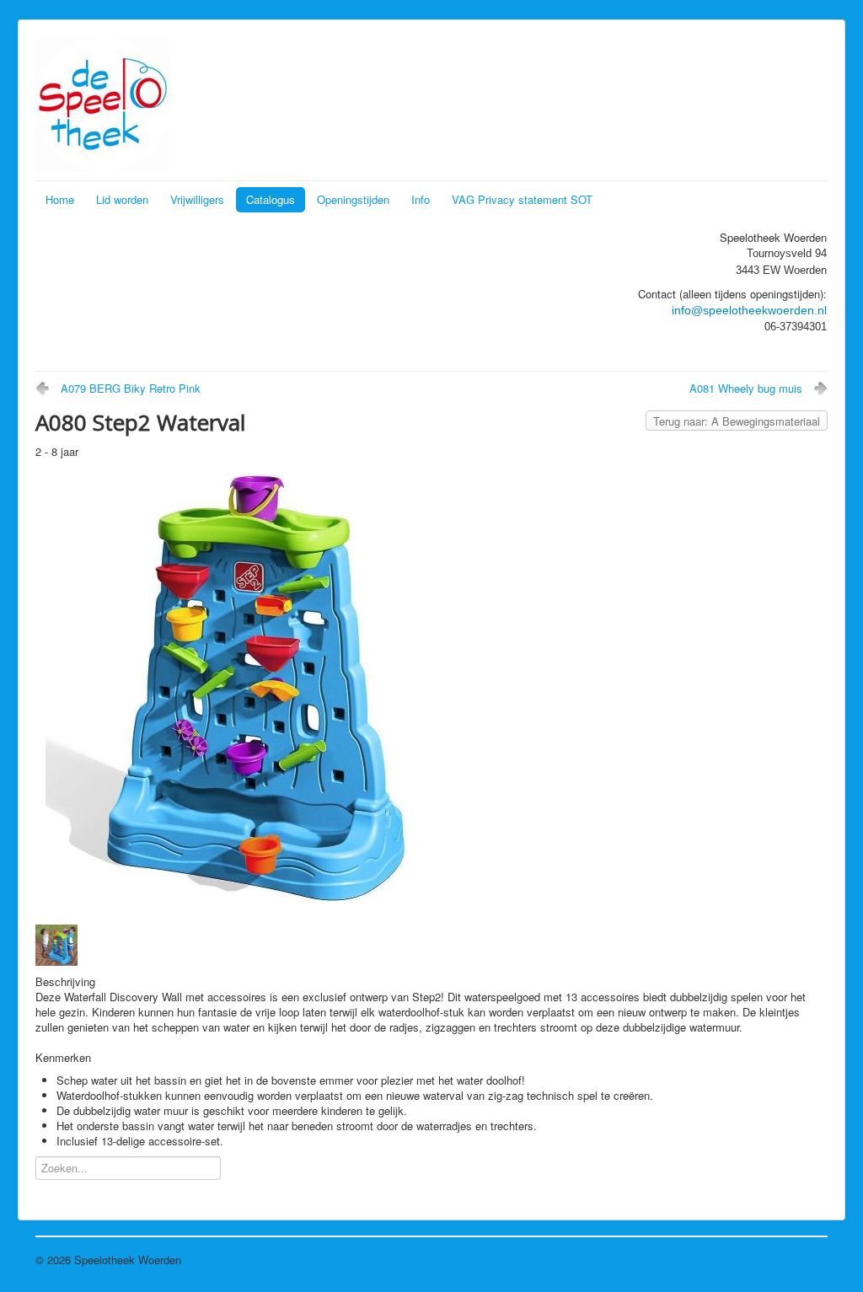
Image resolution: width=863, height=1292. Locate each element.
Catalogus (270, 199)
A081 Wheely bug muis (745, 388)
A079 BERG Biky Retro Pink (131, 388)
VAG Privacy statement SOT (522, 199)
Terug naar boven (785, 1260)
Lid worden (122, 199)
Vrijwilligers (197, 199)
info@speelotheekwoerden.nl (749, 310)
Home (60, 199)
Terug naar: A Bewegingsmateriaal (736, 421)
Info (420, 199)
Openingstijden (353, 199)
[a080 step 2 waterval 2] (59, 943)
